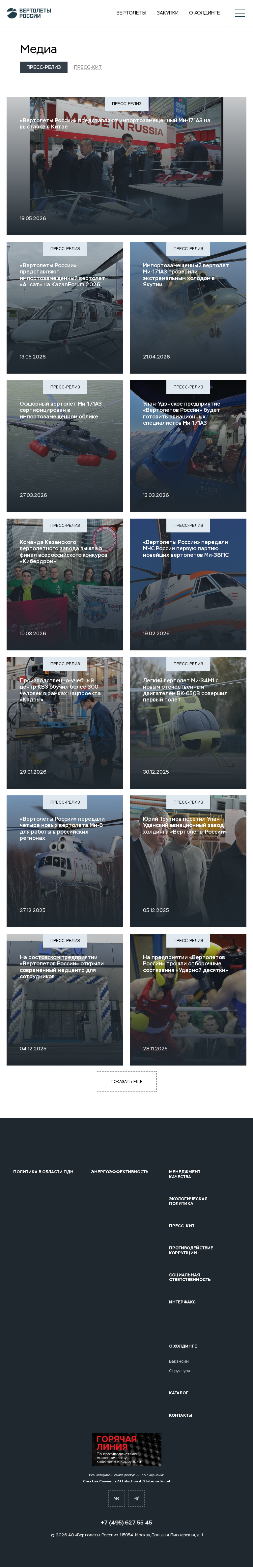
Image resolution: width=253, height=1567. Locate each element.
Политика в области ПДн (43, 1172)
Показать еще (127, 1081)
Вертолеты (131, 13)
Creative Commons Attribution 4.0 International (126, 1481)
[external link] (126, 1449)
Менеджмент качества (184, 1174)
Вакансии (179, 1361)
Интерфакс (182, 1302)
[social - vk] (116, 1498)
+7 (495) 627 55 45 (126, 1522)
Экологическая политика (188, 1201)
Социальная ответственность (190, 1277)
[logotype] (29, 13)
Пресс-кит (88, 67)
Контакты (180, 1415)
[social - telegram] (136, 1498)
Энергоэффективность (120, 1172)
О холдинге (204, 13)
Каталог (178, 1393)
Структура (179, 1371)
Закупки (168, 13)
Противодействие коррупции (191, 1250)
